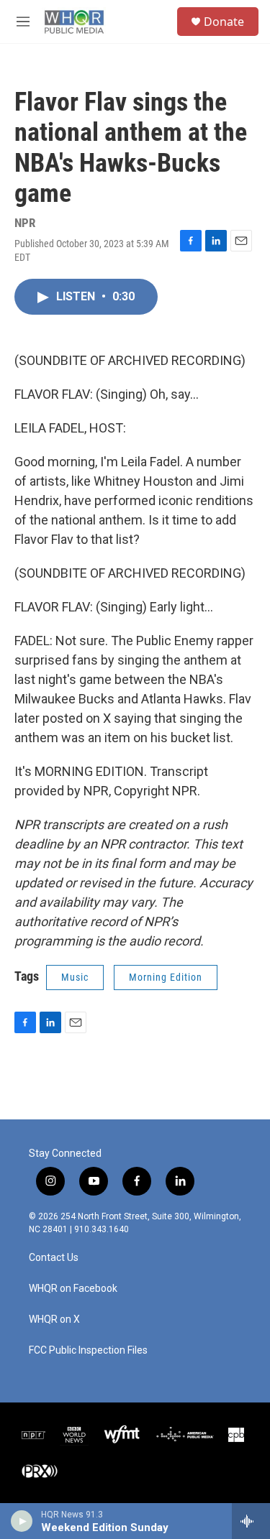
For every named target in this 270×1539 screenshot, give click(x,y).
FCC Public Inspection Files (88, 1350)
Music (75, 977)
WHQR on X (54, 1319)
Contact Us (53, 1257)
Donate (224, 21)
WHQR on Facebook (73, 1288)
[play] (22, 1521)
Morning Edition (165, 977)
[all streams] (251, 1521)
